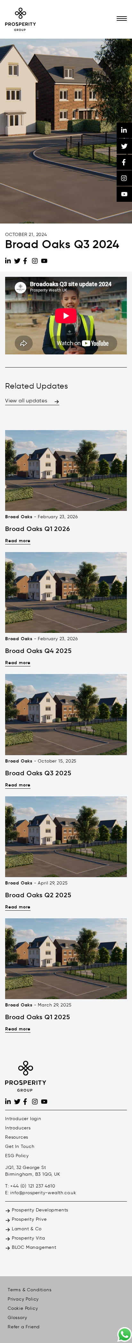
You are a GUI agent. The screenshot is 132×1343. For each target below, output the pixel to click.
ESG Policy (17, 1155)
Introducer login (23, 1118)
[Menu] (122, 19)
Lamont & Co (26, 1229)
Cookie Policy (23, 1308)
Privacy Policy (23, 1299)
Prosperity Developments (39, 1210)
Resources (16, 1137)
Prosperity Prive (28, 1219)
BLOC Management (33, 1247)
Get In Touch (20, 1146)
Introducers (18, 1128)
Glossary (17, 1317)
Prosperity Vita (27, 1238)
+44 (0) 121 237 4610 (32, 1186)
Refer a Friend (24, 1327)
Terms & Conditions (29, 1290)
